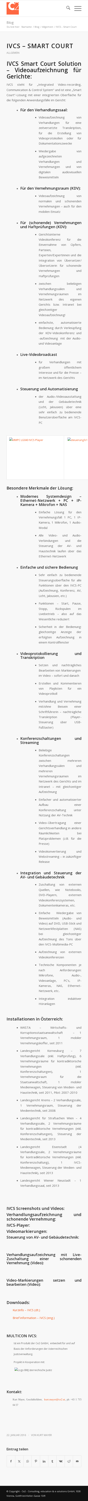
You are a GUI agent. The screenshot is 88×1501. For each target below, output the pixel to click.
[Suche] (66, 8)
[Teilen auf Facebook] (11, 1461)
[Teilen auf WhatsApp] (28, 1461)
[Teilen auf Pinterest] (36, 1461)
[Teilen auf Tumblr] (52, 1461)
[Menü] (75, 8)
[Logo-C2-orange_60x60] (36, 8)
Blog (10, 22)
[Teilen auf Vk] (61, 1461)
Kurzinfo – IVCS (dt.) (26, 1310)
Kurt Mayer (44, 1435)
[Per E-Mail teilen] (77, 1461)
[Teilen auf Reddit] (69, 1461)
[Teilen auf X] (19, 1461)
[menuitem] (66, 8)
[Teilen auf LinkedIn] (44, 1461)
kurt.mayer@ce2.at (54, 1399)
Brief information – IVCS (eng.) (34, 1318)
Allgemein (13, 53)
